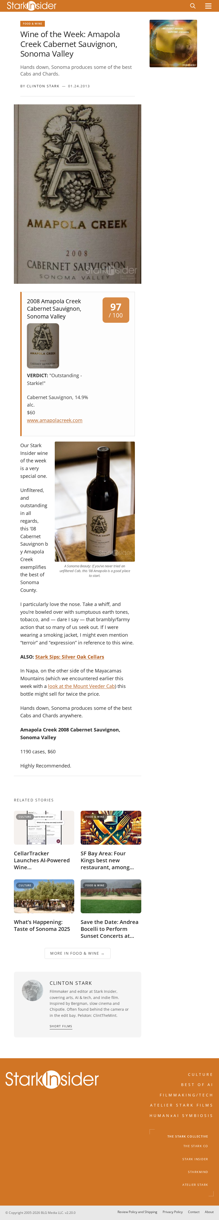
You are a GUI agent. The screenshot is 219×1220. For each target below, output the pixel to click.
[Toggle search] (193, 6)
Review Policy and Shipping (137, 1212)
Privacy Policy (173, 1212)
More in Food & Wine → (77, 953)
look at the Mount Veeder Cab (81, 686)
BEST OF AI (197, 1084)
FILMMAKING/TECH (187, 1094)
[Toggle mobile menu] (208, 6)
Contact (194, 1212)
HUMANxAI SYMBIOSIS (182, 1115)
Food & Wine (32, 23)
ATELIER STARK (195, 1185)
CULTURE (201, 1074)
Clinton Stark (43, 86)
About (209, 1212)
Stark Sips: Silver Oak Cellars (69, 657)
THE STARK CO (195, 1146)
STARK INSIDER (195, 1159)
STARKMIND (198, 1172)
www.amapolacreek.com (55, 420)
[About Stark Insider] (173, 43)
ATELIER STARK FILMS (182, 1105)
